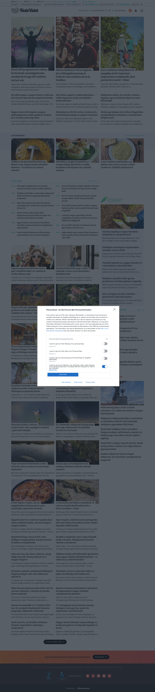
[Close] (115, 310)
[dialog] (78, 346)
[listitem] (78, 339)
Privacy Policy (90, 382)
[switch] (104, 343)
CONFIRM (63, 374)
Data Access (78, 382)
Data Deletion (66, 382)
